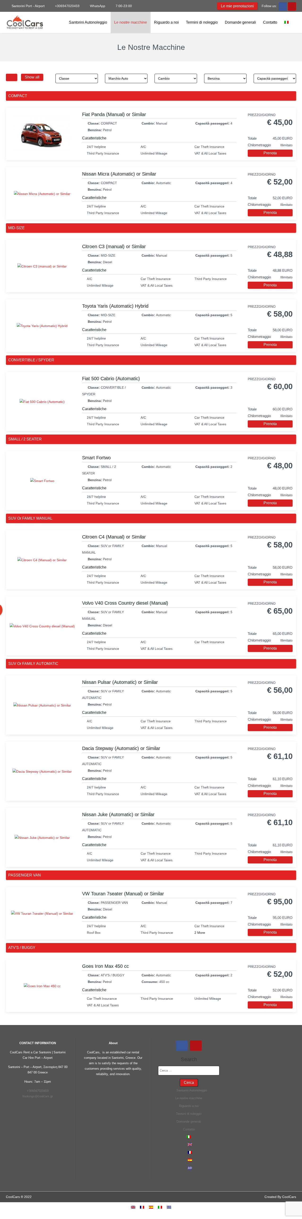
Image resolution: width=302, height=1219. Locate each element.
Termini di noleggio (202, 22)
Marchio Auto (117, 78)
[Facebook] (283, 6)
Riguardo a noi (166, 22)
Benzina (212, 78)
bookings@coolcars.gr (37, 1096)
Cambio (162, 78)
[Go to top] (294, 1200)
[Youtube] (292, 6)
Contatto (270, 22)
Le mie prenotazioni (237, 6)
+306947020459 (67, 6)
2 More (199, 933)
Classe (63, 78)
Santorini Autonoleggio (87, 22)
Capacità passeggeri (271, 78)
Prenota (270, 153)
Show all (32, 77)
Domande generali (240, 22)
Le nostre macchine (130, 22)
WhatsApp (97, 6)
